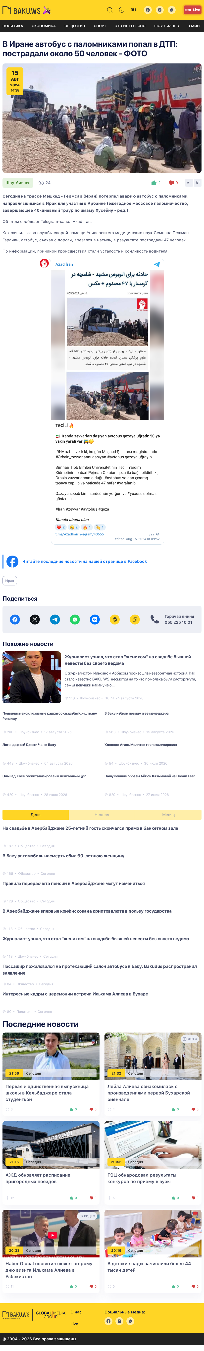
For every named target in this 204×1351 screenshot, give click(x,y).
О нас (76, 1312)
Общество (74, 26)
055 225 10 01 (178, 622)
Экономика (44, 26)
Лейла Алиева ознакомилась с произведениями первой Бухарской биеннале (148, 1093)
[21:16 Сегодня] (51, 1144)
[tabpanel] (102, 919)
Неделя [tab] (102, 814)
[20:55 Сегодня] (153, 1144)
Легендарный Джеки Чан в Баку (29, 745)
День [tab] (36, 814)
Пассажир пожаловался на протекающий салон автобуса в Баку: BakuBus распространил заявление (99, 970)
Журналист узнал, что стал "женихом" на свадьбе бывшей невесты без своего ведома (95, 938)
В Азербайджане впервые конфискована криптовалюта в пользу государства (87, 911)
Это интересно (130, 26)
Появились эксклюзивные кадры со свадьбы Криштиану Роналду (49, 716)
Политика (12, 26)
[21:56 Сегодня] (51, 1056)
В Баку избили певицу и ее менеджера (136, 713)
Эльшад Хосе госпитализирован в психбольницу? (44, 776)
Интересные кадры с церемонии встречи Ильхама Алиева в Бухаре (75, 993)
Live (196, 10)
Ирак (9, 581)
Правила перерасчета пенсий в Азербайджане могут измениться (73, 883)
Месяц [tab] (168, 814)
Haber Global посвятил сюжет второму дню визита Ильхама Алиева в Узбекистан (49, 1270)
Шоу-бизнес (166, 26)
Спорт (100, 26)
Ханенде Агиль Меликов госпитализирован (140, 745)
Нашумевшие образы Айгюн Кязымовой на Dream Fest (149, 776)
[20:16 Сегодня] (153, 1233)
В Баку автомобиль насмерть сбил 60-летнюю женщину (63, 855)
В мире (195, 26)
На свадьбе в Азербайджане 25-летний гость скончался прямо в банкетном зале (90, 828)
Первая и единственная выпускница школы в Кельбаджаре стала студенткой (47, 1093)
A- (189, 183)
